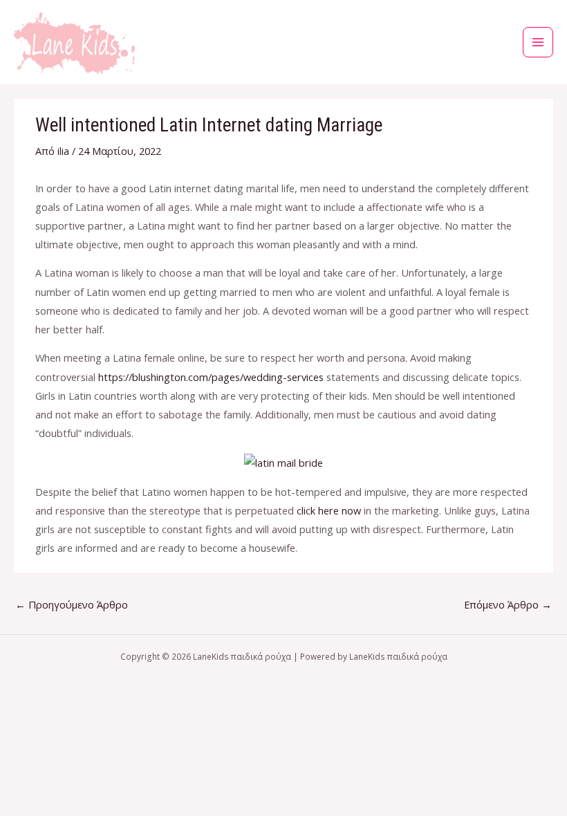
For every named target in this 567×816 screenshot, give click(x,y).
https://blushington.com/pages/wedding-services (211, 377)
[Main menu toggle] (538, 42)
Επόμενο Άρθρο (508, 604)
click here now (329, 510)
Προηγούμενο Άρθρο (71, 604)
